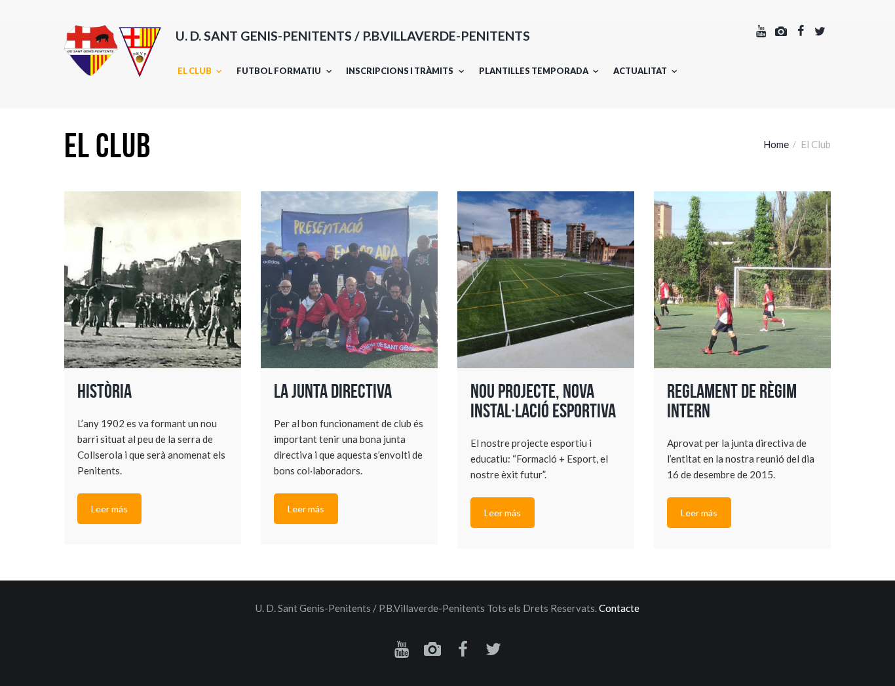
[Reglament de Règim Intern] (742, 279)
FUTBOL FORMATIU (279, 71)
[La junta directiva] (349, 279)
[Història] (152, 279)
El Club (195, 71)
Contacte (619, 608)
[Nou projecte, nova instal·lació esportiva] (545, 279)
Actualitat (640, 71)
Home (776, 144)
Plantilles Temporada (533, 71)
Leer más (109, 508)
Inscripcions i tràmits (399, 71)
